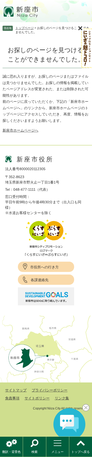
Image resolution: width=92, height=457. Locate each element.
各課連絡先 (40, 280)
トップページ (24, 28)
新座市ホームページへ (20, 130)
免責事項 (12, 398)
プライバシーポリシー (49, 390)
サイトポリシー (37, 398)
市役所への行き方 (44, 267)
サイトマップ (16, 390)
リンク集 (62, 398)
